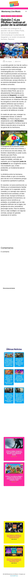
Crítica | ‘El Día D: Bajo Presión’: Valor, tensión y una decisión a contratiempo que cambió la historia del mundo (19, 397)
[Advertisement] (14, 232)
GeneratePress (14, 575)
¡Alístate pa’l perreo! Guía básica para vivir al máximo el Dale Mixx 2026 (19, 378)
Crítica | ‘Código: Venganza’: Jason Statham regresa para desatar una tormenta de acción (14, 452)
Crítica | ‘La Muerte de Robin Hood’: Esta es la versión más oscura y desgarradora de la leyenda (9, 397)
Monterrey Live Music (11, 11)
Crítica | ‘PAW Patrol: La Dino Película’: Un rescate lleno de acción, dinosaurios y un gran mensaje (9, 379)
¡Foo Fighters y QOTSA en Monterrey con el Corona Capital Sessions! (14, 536)
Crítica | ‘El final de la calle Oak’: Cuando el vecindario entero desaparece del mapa (19, 362)
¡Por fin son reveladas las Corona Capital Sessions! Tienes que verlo (14, 560)
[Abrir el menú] (14, 8)
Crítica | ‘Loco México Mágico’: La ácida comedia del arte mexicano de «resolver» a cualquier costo (9, 362)
